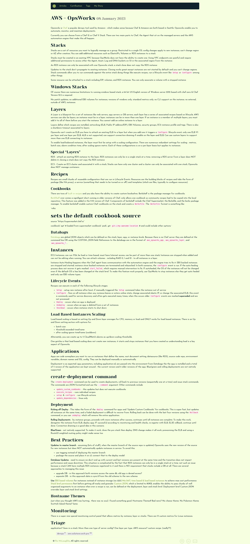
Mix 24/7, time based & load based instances (143, 481)
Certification (76, 6)
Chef (65, 28)
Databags (55, 237)
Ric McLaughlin (62, 541)
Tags (88, 6)
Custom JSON (121, 484)
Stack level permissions (62, 484)
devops (61, 533)
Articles (62, 6)
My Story (98, 6)
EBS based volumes (64, 481)
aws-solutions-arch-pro (80, 533)
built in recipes (75, 194)
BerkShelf (55, 198)
